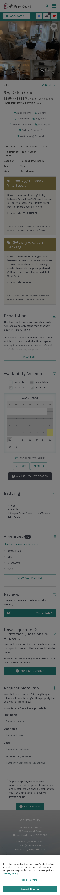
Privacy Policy (11, 873)
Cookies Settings (30, 880)
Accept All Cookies (30, 889)
